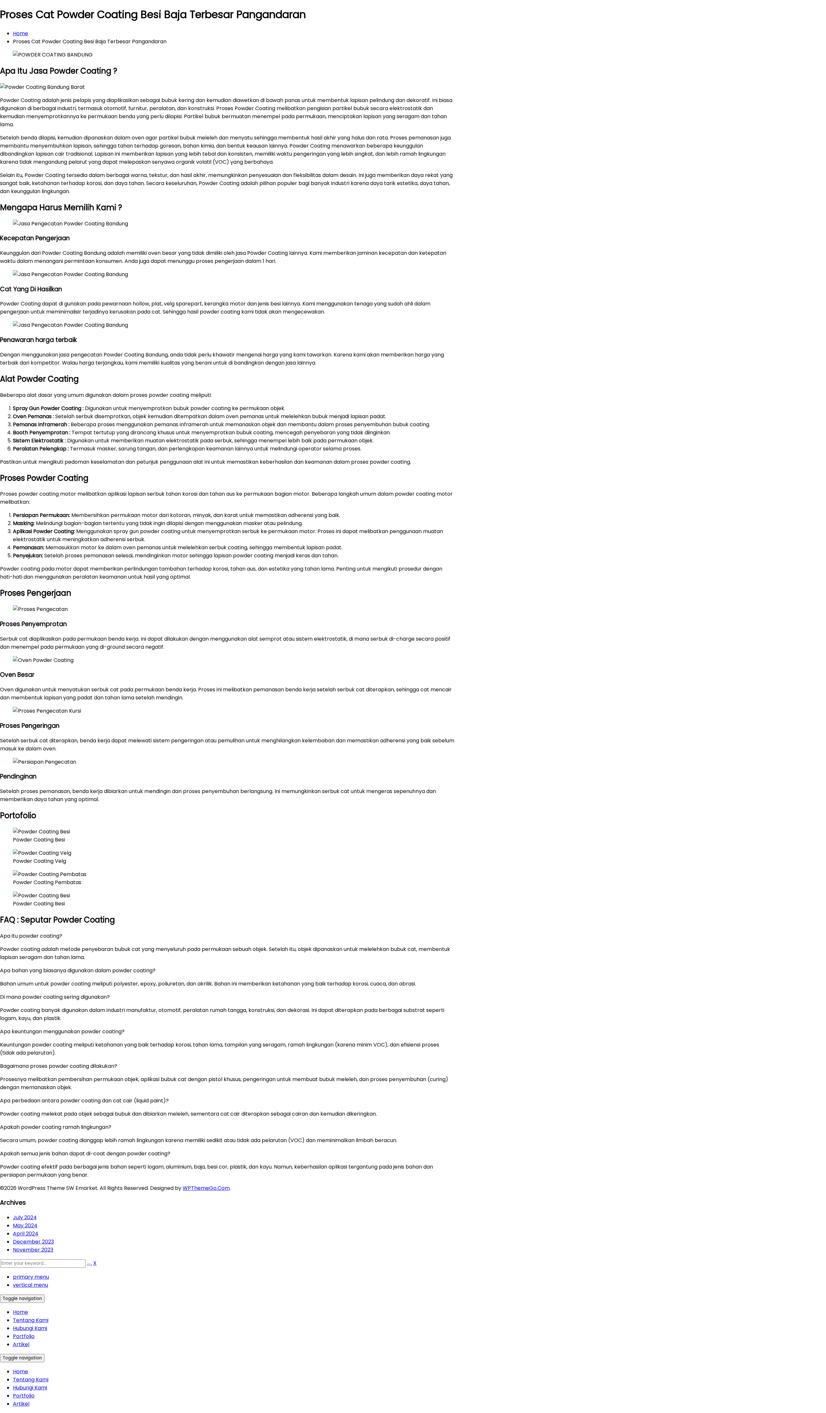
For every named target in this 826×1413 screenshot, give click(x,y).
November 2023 (33, 1249)
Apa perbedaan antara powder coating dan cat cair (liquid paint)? (84, 1100)
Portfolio (24, 1336)
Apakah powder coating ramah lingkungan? (55, 1127)
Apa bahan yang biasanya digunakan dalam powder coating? (78, 970)
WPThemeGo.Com (206, 1188)
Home (20, 33)
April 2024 (25, 1233)
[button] (227, 936)
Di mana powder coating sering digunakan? (55, 997)
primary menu (31, 1277)
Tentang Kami (30, 1320)
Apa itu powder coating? (31, 936)
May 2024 (25, 1225)
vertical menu (30, 1285)
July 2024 (25, 1217)
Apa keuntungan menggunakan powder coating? (62, 1031)
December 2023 (33, 1241)
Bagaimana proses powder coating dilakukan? (58, 1066)
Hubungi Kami (30, 1328)
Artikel (21, 1344)
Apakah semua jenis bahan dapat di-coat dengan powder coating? (85, 1153)
